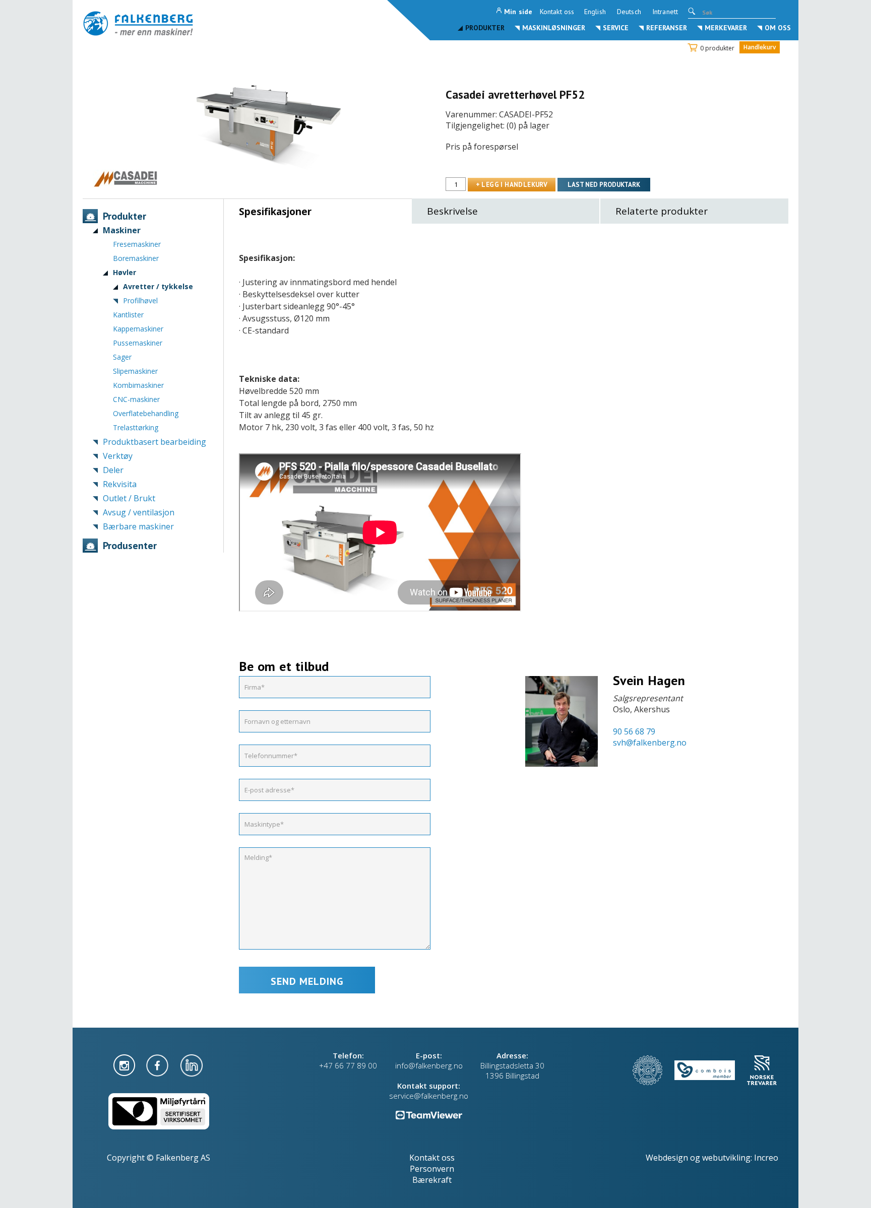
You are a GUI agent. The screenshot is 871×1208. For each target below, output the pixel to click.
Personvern (432, 1168)
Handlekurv (759, 47)
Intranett (665, 11)
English (595, 11)
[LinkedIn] (191, 1064)
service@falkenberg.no (428, 1096)
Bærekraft (432, 1179)
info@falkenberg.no (429, 1065)
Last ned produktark (604, 184)
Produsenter (130, 545)
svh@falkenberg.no (650, 742)
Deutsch (629, 11)
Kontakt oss (557, 11)
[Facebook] (158, 1064)
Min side (518, 11)
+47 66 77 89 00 (348, 1065)
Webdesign (667, 1157)
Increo (766, 1157)
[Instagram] (125, 1064)
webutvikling (726, 1157)
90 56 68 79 (634, 731)
